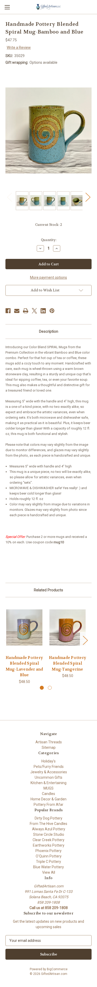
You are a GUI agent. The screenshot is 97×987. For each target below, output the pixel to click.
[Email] (16, 310)
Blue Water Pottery (48, 867)
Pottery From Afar (48, 804)
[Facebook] (8, 310)
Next (88, 197)
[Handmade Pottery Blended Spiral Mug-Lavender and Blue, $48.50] (24, 627)
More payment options (48, 277)
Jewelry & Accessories (48, 772)
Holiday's (48, 761)
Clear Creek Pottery (48, 840)
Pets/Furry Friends (49, 767)
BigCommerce (57, 969)
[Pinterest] (52, 310)
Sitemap (49, 747)
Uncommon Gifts (48, 777)
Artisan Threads (48, 742)
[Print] (25, 310)
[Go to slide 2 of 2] (50, 688)
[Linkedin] (43, 310)
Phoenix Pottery (48, 851)
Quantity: (48, 240)
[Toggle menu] (7, 7)
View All (48, 872)
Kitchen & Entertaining (48, 783)
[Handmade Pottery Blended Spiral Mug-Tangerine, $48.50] (67, 627)
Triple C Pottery (48, 861)
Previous (9, 197)
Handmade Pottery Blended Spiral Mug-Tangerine (67, 663)
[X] (34, 310)
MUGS (48, 788)
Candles (48, 794)
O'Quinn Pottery (49, 856)
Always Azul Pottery (48, 829)
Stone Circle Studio (48, 834)
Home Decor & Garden (48, 799)
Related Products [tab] (48, 590)
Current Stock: (48, 224)
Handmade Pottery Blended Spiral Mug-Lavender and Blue (24, 666)
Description (48, 331)
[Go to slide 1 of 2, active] (42, 688)
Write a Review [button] (19, 47)
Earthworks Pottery (48, 845)
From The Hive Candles (48, 824)
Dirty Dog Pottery (48, 818)
